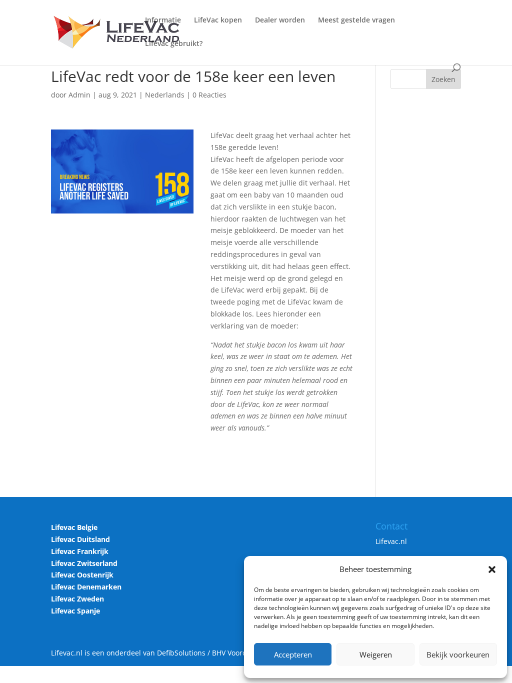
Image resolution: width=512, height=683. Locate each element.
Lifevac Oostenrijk (82, 575)
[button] (492, 569)
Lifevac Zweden (77, 599)
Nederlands (164, 95)
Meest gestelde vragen (356, 20)
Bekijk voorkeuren (458, 655)
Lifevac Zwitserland (84, 563)
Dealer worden (280, 20)
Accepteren (293, 655)
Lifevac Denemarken (86, 587)
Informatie (163, 20)
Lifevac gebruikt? (173, 44)
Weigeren (376, 655)
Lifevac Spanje (75, 611)
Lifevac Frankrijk (79, 551)
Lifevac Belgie (74, 527)
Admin (79, 95)
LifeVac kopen (218, 20)
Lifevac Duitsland (80, 539)
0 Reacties (209, 95)
